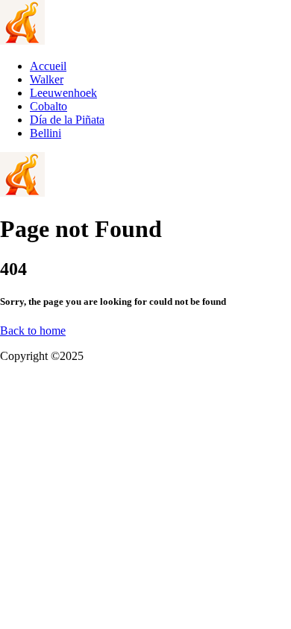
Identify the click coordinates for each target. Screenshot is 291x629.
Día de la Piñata (67, 119)
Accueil (48, 66)
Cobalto (48, 106)
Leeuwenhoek (63, 92)
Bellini (45, 133)
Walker (46, 79)
